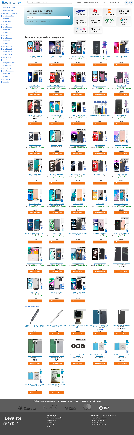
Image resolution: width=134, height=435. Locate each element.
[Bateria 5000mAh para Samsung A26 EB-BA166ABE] (121, 346)
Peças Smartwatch (8, 71)
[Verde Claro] (100, 329)
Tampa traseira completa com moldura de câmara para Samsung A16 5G (100, 326)
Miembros (126, 2)
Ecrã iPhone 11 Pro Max (100, 263)
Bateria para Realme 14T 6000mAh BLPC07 (56, 385)
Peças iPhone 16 (7, 38)
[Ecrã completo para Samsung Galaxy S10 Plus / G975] (56, 107)
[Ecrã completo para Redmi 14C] (100, 225)
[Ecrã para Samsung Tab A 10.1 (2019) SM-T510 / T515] (35, 254)
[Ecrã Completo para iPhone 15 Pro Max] (35, 136)
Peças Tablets (6, 74)
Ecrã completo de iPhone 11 (35, 56)
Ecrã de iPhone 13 (78, 86)
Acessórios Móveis (8, 10)
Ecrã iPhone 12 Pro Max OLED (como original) (78, 234)
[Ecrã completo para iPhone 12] (100, 136)
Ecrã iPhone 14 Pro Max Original (78, 145)
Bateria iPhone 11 (121, 115)
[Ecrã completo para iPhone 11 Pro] (78, 166)
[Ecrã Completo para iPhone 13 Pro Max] (78, 107)
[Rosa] (118, 328)
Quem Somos (51, 424)
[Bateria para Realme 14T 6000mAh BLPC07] (56, 375)
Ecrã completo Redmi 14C (99, 233)
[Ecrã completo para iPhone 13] (78, 77)
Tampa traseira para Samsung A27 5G (121, 325)
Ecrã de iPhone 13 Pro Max (78, 115)
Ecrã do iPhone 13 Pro (34, 86)
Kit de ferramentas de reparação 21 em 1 (100, 115)
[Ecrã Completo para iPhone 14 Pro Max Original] (78, 136)
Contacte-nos (51, 422)
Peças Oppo (109, 23)
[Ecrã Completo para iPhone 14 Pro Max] (121, 166)
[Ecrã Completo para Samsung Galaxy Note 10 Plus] (56, 254)
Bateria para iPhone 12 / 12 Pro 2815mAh (100, 56)
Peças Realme (7, 65)
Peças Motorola (7, 52)
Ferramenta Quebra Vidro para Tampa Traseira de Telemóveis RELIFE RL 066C (35, 326)
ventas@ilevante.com (115, 2)
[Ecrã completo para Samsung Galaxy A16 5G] (56, 136)
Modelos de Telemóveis (10, 13)
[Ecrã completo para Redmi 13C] (100, 195)
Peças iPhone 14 (81, 31)
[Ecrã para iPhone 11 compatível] (100, 77)
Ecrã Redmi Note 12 (56, 233)
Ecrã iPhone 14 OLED (56, 292)
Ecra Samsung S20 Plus (78, 263)
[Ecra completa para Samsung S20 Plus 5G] (78, 254)
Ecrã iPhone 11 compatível (99, 86)
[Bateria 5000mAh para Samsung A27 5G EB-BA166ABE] (100, 346)
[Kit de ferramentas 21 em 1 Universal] (100, 107)
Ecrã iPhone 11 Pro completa (78, 174)
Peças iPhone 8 (7, 46)
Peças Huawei (95, 14)
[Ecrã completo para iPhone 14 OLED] (56, 284)
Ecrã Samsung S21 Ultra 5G (34, 115)
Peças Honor (6, 19)
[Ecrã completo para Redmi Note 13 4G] (35, 195)
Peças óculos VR (7, 54)
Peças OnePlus (7, 57)
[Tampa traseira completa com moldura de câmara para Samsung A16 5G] (100, 316)
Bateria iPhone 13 (121, 86)
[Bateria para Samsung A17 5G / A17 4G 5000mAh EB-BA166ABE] (35, 375)
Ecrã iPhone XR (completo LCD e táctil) (34, 233)
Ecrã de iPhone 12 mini (99, 174)
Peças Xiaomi (109, 14)
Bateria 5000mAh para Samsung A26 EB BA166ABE (121, 355)
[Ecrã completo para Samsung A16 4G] (56, 195)
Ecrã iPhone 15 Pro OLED (56, 174)
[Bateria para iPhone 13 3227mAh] (121, 77)
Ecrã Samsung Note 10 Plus (56, 263)
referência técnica (44, 13)
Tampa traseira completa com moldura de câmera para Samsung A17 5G (35, 355)
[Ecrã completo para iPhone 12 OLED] (56, 77)
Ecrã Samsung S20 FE (78, 204)
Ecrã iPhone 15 (35, 292)
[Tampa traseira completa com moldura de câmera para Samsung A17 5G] (35, 346)
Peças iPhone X (7, 49)
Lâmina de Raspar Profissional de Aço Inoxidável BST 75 (56, 326)
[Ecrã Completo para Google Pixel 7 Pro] (35, 166)
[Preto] (34, 118)
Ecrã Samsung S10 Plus (56, 115)
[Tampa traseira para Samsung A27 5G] (121, 316)
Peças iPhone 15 (95, 31)
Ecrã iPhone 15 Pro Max (35, 145)
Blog (48, 427)
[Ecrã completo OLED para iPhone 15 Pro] (56, 166)
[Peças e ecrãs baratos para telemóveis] (11, 3)
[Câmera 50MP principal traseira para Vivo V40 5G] (78, 316)
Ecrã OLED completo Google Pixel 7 (121, 233)
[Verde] (119, 266)
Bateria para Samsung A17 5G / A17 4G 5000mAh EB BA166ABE (34, 385)
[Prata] (36, 118)
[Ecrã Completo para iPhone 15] (35, 284)
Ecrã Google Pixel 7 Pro (35, 174)
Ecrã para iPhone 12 (100, 145)
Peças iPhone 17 (7, 41)
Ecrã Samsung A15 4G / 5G (121, 145)
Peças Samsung (80, 14)
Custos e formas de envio (99, 418)
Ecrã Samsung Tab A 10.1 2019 (34, 263)
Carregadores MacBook (9, 8)
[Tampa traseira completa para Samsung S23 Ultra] (121, 254)
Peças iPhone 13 (124, 13)
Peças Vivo (6, 76)
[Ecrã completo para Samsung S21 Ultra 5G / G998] (35, 107)
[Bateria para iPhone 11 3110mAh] (121, 107)
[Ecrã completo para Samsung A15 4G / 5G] (121, 136)
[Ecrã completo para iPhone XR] (35, 225)
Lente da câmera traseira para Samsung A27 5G (78, 355)
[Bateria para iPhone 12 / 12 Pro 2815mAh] (100, 48)
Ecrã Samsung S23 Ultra (56, 56)
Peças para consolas (9, 63)
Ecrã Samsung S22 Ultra (78, 56)
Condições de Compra (98, 420)
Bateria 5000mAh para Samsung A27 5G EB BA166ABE (99, 355)
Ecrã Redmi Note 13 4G (35, 204)
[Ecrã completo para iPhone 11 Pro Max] (100, 254)
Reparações (6, 82)
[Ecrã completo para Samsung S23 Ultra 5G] (56, 48)
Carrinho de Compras (131, 2)
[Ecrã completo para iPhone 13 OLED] (121, 48)
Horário (104, 2)
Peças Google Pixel (124, 23)
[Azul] (122, 328)
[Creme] (121, 266)
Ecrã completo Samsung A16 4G (56, 204)
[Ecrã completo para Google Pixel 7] (121, 225)
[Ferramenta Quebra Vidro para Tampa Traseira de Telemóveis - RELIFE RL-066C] (35, 316)
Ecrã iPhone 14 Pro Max (121, 174)
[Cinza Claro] (97, 329)
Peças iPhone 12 (81, 23)
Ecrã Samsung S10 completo (121, 204)
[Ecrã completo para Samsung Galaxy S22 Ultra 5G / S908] (78, 48)
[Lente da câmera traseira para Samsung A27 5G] (78, 346)
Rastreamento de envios (92, 2)
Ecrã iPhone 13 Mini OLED (78, 292)
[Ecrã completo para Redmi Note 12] (56, 225)
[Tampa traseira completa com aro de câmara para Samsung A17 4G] (56, 346)
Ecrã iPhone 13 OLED (121, 56)
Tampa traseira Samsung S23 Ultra (121, 263)
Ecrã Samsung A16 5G (56, 145)
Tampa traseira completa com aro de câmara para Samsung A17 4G (56, 355)
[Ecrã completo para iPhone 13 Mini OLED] (78, 284)
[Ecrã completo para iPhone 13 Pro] (35, 77)
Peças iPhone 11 (95, 23)
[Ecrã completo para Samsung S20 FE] (78, 195)
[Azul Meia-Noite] (102, 329)
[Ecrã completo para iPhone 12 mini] (100, 166)
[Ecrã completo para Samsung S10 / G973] (121, 195)
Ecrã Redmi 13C (100, 204)
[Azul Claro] (55, 359)
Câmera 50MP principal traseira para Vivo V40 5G (78, 326)
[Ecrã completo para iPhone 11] (35, 48)
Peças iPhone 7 (7, 43)
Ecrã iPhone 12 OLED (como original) (56, 86)
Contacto (78, 2)
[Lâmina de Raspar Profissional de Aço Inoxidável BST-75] (56, 316)
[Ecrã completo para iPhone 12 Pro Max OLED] (78, 225)
